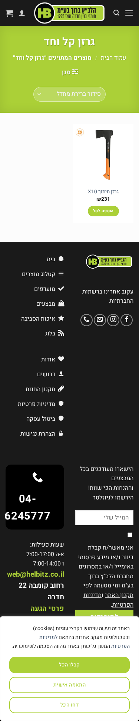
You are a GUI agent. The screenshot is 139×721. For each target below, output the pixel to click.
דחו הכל (69, 705)
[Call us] (86, 320)
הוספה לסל (103, 211)
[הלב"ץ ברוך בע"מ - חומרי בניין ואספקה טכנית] (69, 13)
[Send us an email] (100, 320)
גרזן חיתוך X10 (103, 192)
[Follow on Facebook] (126, 320)
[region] (69, 668)
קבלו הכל (69, 665)
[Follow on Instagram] (113, 320)
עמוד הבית (113, 57)
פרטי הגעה (47, 608)
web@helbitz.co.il (35, 574)
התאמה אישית (69, 685)
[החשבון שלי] (22, 13)
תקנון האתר (119, 595)
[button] (129, 13)
